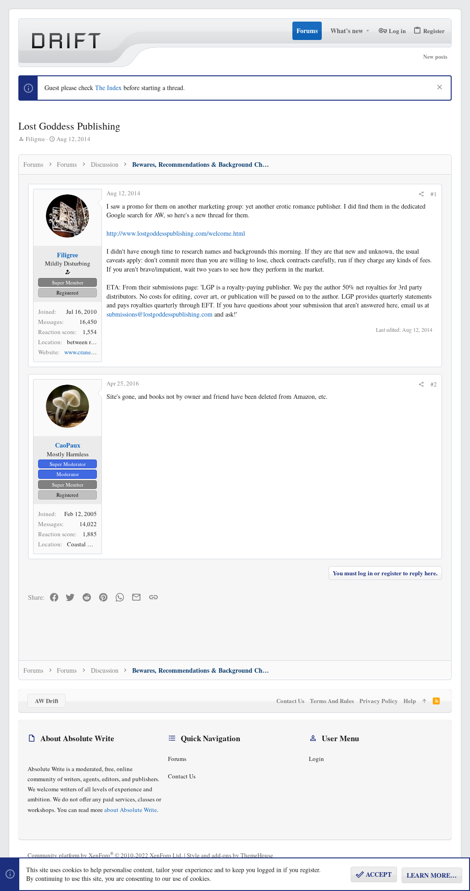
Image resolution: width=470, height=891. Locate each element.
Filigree (35, 139)
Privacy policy (378, 700)
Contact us (182, 776)
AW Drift (46, 700)
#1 (434, 194)
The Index (108, 87)
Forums (177, 759)
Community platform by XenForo (105, 855)
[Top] (424, 701)
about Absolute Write (130, 810)
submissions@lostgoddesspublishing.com (159, 314)
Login (316, 759)
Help (409, 700)
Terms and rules (332, 700)
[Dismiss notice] (438, 88)
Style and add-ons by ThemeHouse (230, 855)
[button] (368, 30)
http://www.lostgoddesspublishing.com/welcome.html (175, 233)
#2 (434, 384)
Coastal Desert (85, 544)
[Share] (421, 194)
